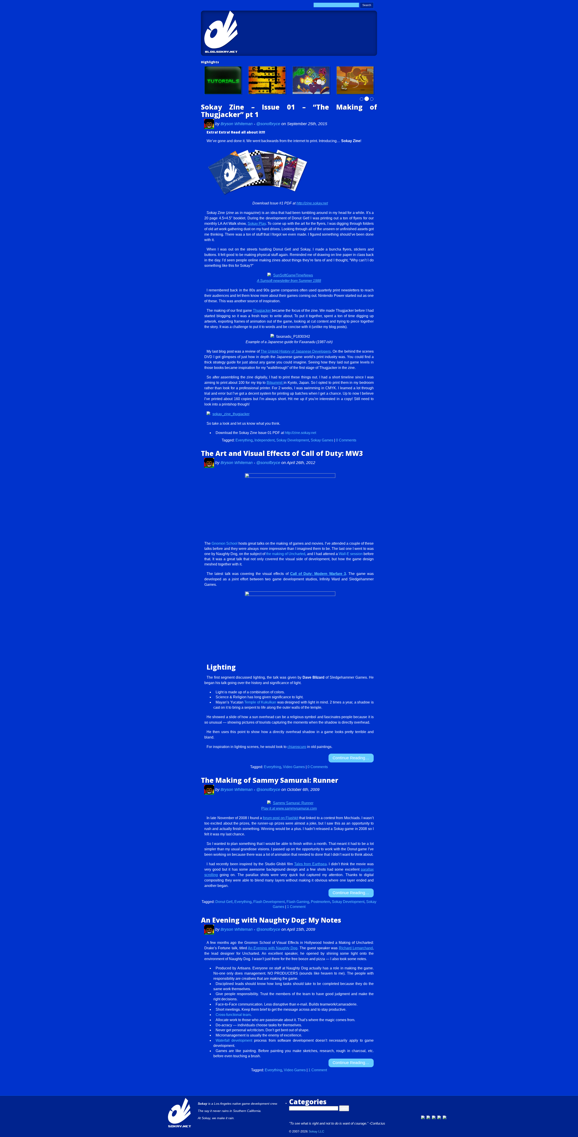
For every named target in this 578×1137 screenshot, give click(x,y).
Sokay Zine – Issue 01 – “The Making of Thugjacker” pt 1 (289, 110)
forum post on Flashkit (280, 818)
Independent (264, 440)
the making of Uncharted (285, 554)
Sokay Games (322, 440)
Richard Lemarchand (356, 948)
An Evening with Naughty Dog (272, 948)
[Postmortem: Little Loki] (267, 80)
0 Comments (346, 440)
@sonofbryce (268, 124)
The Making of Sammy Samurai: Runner (269, 780)
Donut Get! (224, 902)
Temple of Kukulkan (260, 702)
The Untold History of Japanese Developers (296, 351)
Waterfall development (234, 1040)
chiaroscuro (296, 747)
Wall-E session (351, 554)
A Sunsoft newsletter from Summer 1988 (289, 281)
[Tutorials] (223, 80)
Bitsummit (275, 382)
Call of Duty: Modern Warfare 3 (318, 574)
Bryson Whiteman (237, 124)
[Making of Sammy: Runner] (355, 80)
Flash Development (269, 902)
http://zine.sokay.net (312, 203)
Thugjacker (262, 310)
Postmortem (320, 902)
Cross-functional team (233, 1015)
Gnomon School (225, 543)
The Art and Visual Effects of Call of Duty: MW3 (282, 453)
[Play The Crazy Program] (311, 80)
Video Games (294, 767)
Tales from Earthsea (310, 864)
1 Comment (296, 907)
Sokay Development (292, 440)
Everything (244, 440)
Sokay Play (257, 223)
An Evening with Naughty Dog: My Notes (271, 920)
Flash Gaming (298, 902)
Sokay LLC (316, 1131)
